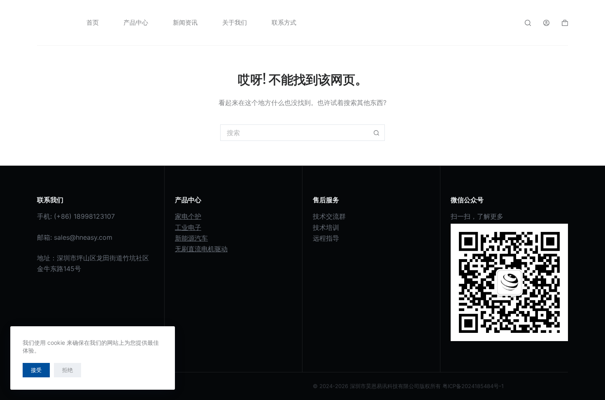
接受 (36, 370)
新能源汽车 (191, 238)
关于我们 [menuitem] (234, 22)
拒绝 (67, 370)
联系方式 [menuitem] (284, 22)
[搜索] (528, 23)
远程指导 (326, 238)
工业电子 (188, 227)
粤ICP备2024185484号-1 (473, 386)
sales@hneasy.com (83, 237)
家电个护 (188, 216)
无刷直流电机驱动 (201, 249)
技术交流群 (329, 216)
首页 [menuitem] (92, 22)
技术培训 (326, 227)
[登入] (546, 23)
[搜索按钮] (376, 132)
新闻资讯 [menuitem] (185, 22)
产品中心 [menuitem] (135, 22)
